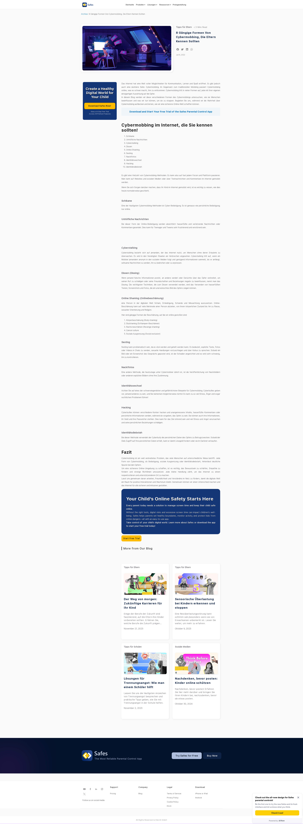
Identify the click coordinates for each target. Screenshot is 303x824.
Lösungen (151, 5)
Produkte (140, 5)
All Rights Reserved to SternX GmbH (151, 820)
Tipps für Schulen (133, 646)
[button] (177, 49)
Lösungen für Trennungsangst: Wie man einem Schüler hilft (144, 683)
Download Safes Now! (99, 106)
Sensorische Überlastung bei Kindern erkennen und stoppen (195, 603)
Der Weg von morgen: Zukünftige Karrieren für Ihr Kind (143, 603)
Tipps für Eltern (184, 27)
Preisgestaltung (179, 5)
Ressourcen (164, 5)
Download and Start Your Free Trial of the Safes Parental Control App (170, 111)
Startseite (130, 5)
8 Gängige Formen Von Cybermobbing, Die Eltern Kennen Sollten (196, 37)
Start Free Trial (131, 538)
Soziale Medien (182, 646)
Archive (84, 14)
